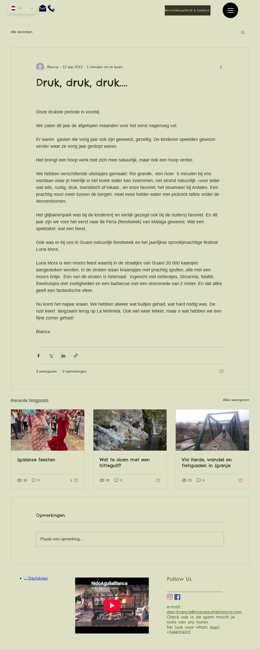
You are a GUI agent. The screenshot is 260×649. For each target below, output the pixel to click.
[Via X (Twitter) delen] (50, 355)
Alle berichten (21, 32)
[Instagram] (170, 597)
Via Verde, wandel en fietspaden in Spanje (207, 462)
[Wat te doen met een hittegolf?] (130, 430)
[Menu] (230, 10)
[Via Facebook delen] (38, 355)
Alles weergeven (236, 400)
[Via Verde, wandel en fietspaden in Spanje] (212, 430)
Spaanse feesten (36, 460)
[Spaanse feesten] (47, 430)
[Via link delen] (75, 355)
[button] (242, 32)
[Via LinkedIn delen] (63, 355)
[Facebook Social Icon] (177, 597)
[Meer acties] (221, 67)
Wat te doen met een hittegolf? (125, 462)
